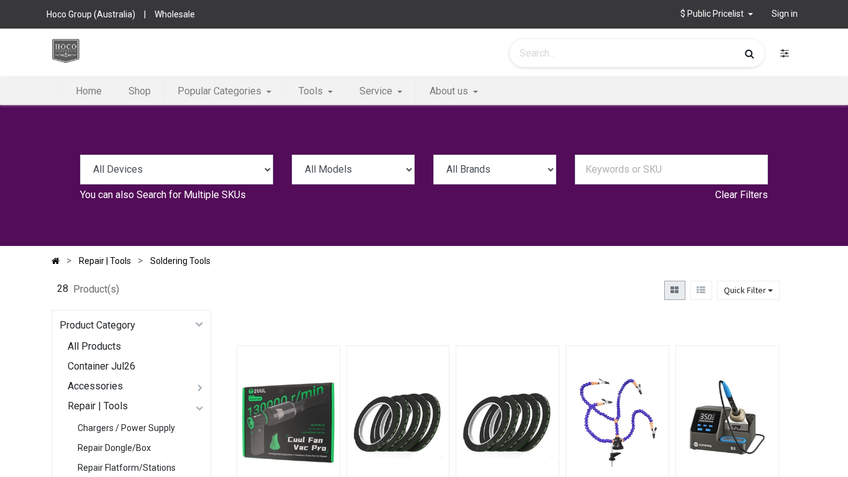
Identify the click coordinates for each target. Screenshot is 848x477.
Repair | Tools (98, 406)
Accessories (95, 386)
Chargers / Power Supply (126, 428)
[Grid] (674, 290)
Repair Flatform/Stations (127, 468)
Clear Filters (741, 195)
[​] (784, 53)
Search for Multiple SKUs (191, 195)
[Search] (749, 53)
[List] (701, 290)
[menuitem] (88, 91)
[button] (318, 406)
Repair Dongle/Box (114, 448)
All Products (94, 346)
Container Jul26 (101, 366)
